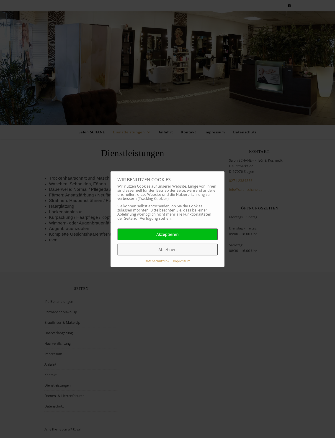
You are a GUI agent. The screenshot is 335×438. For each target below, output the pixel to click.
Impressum (181, 261)
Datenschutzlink (157, 261)
